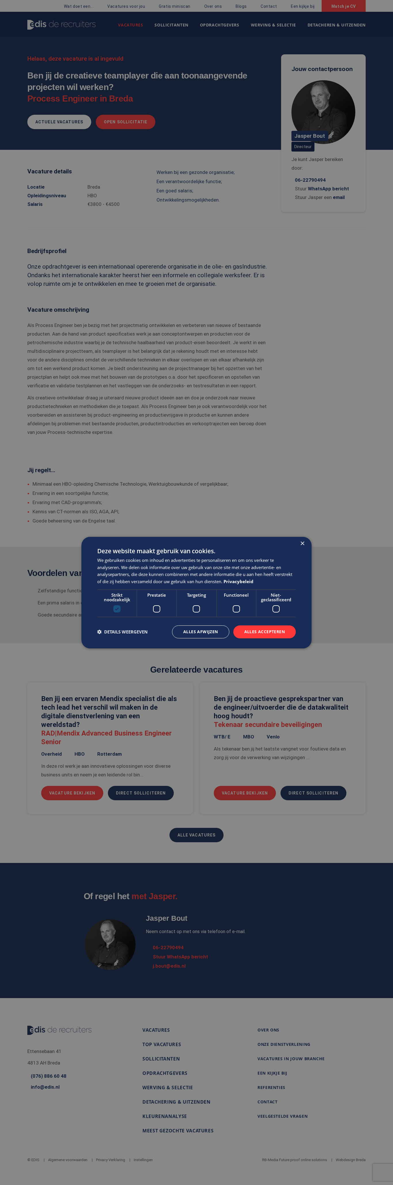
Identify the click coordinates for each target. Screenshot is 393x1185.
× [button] (302, 543)
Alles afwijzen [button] (200, 631)
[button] (122, 632)
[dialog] (196, 592)
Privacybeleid (238, 581)
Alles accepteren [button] (264, 631)
